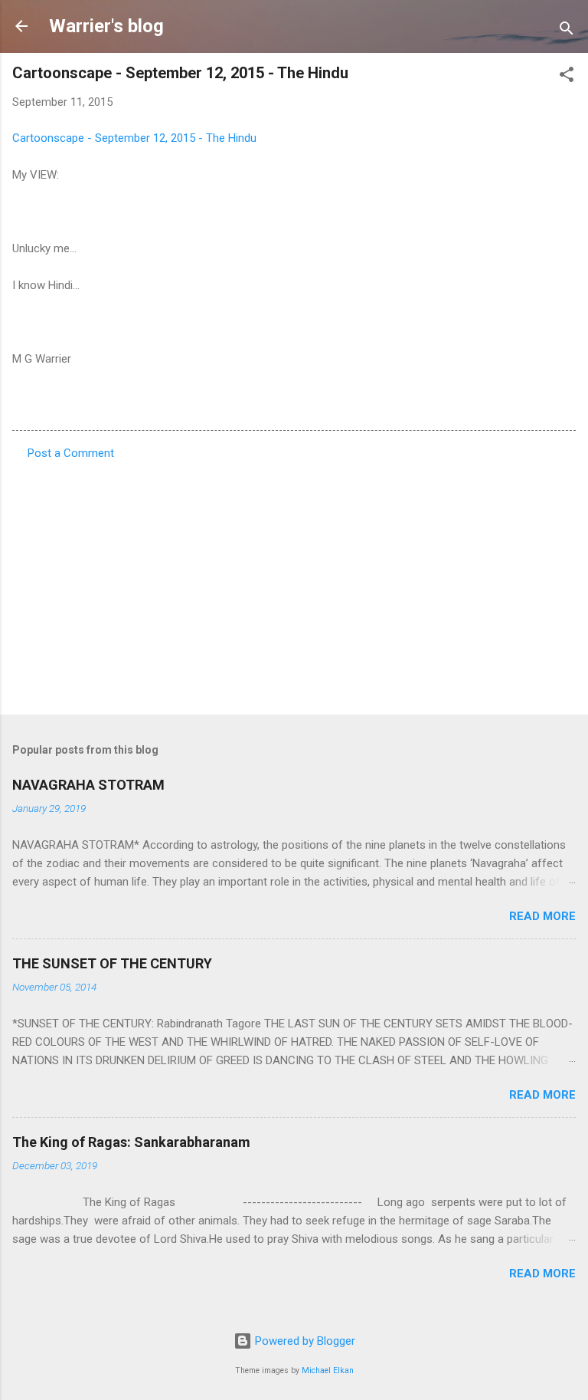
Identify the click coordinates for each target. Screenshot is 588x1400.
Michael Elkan (328, 1370)
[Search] (566, 31)
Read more (542, 916)
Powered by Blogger (303, 1341)
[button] (566, 77)
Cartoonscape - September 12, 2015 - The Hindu (134, 138)
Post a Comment (71, 453)
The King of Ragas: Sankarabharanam (131, 1142)
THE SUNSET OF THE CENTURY (112, 963)
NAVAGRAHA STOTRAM (88, 785)
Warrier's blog (106, 26)
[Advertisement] (294, 582)
